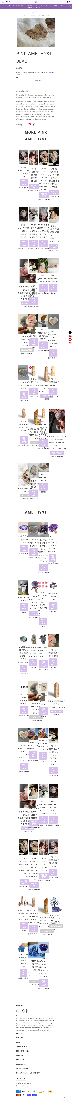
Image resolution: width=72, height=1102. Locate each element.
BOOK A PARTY (22, 1033)
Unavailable (56, 926)
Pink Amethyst (32, 15)
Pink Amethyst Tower (43, 279)
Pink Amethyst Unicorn (33, 333)
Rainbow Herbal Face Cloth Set (23, 960)
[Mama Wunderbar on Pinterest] (23, 1011)
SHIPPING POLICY (23, 1068)
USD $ (20, 1078)
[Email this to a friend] (33, 124)
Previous (36, 12)
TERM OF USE (21, 1047)
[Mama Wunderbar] (36, 2)
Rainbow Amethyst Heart (23, 386)
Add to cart (24, 183)
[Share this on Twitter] (21, 124)
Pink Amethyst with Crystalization (56, 704)
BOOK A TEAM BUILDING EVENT (28, 1073)
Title (40, 653)
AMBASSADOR (21, 1064)
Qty (17, 77)
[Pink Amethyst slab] (36, 32)
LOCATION (20, 1038)
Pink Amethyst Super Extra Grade (34, 175)
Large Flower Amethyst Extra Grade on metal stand (53, 178)
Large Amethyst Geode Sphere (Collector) (35, 602)
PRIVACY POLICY (22, 1051)
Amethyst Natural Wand (23, 539)
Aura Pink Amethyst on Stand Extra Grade (43, 231)
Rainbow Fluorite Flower (33, 746)
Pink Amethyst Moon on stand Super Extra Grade (33, 285)
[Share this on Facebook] (25, 124)
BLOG (18, 1042)
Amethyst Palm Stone (53, 597)
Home (24, 15)
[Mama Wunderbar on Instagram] (28, 1011)
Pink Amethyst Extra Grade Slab (23, 231)
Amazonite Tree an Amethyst (56, 919)
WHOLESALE (21, 1060)
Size (39, 610)
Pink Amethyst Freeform (53, 279)
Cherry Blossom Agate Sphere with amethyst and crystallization (57, 443)
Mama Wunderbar (26, 1083)
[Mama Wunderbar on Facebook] (18, 1011)
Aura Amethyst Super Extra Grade (33, 231)
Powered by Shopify (22, 1086)
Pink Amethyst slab (33, 484)
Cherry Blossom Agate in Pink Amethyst (23, 428)
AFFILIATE (20, 1055)
